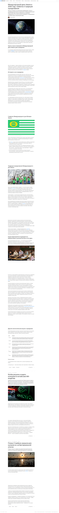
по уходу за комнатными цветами (29, 306)
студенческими (22, 77)
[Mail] (1, 1)
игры (8, 280)
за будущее (24, 69)
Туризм (18, 441)
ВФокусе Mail (15, 441)
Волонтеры (13, 188)
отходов (24, 203)
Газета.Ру (16, 372)
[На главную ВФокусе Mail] (3, 1)
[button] (21, 26)
